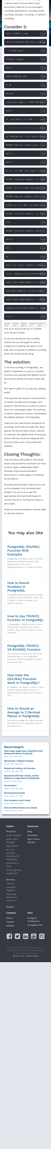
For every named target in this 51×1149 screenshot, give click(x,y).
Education (32, 835)
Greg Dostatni (8, 781)
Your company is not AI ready (17, 800)
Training (10, 883)
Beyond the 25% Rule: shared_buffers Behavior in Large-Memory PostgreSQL (22, 776)
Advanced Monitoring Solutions (11, 897)
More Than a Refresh (33, 841)
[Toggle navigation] (4, 4)
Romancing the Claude (14, 793)
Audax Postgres (13, 835)
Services (10, 879)
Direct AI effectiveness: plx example (20, 807)
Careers (10, 922)
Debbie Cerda (8, 756)
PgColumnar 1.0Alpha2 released (18, 761)
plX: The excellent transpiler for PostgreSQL (12, 855)
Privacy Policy (32, 956)
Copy (43, 34)
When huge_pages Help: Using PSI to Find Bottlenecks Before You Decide (23, 752)
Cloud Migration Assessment (14, 872)
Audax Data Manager (12, 841)
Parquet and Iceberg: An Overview (19, 768)
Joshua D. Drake (9, 764)
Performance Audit (12, 865)
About (9, 918)
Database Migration (11, 889)
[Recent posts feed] (22, 747)
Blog (29, 831)
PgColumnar (12, 846)
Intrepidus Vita (34, 925)
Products (11, 831)
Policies (10, 925)
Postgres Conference (33, 919)
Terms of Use (18, 956)
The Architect (10, 785)
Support (10, 907)
